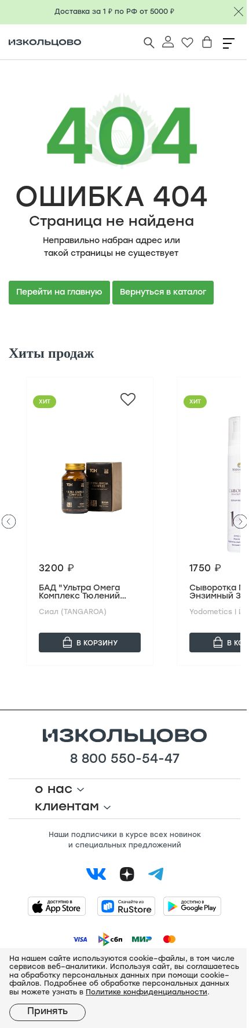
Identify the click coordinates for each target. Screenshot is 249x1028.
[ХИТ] (90, 484)
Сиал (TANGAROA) (73, 612)
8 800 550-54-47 (125, 760)
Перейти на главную (59, 292)
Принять (47, 1011)
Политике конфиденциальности (146, 992)
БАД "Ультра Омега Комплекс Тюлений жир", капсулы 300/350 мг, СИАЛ (79, 593)
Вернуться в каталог (163, 292)
